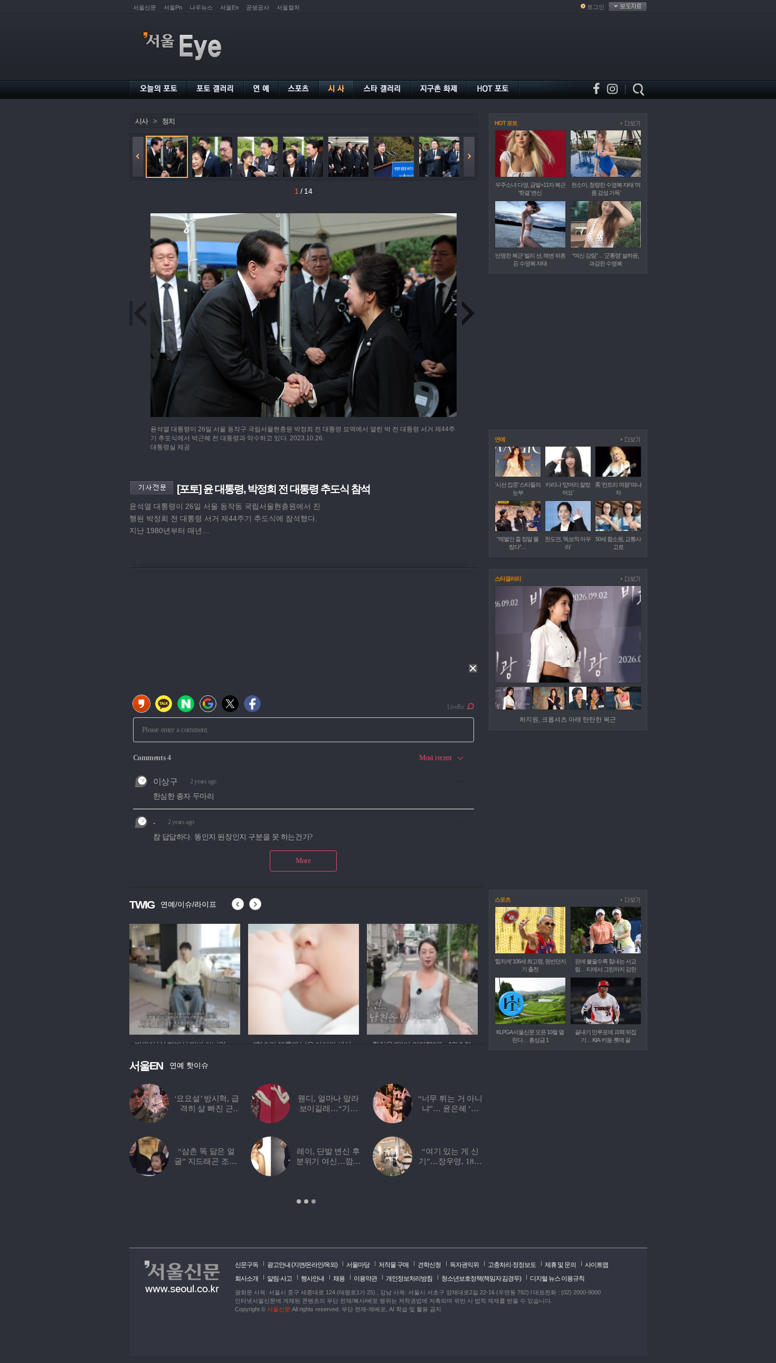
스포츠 (502, 899)
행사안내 (312, 1278)
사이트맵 (596, 1265)
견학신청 (429, 1265)
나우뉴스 (201, 7)
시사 (141, 121)
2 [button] (306, 1201)
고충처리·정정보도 (512, 1265)
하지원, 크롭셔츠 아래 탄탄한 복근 (567, 719)
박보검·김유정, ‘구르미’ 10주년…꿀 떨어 (206, 1108)
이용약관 (365, 1278)
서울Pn (173, 7)
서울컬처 (288, 7)
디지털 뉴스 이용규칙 (557, 1278)
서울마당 (358, 1265)
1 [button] (299, 1201)
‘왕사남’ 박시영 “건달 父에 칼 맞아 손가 (328, 1161)
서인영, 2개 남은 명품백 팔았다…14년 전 (206, 1161)
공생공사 (257, 7)
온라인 (314, 1265)
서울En (229, 7)
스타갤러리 (508, 578)
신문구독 (246, 1265)
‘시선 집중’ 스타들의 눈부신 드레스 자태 (450, 1108)
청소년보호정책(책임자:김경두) (481, 1278)
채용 (339, 1278)
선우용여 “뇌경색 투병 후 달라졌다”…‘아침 (450, 1161)
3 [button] (313, 1201)
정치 (168, 121)
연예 (500, 439)
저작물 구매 (393, 1265)
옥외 (330, 1265)
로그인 (595, 7)
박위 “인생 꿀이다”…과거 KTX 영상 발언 (328, 1108)
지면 (299, 1265)
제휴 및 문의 (560, 1265)
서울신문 (144, 7)
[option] (184, 978)
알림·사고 (279, 1278)
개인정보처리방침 (409, 1278)
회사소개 (246, 1278)
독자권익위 (464, 1265)
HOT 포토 (506, 123)
